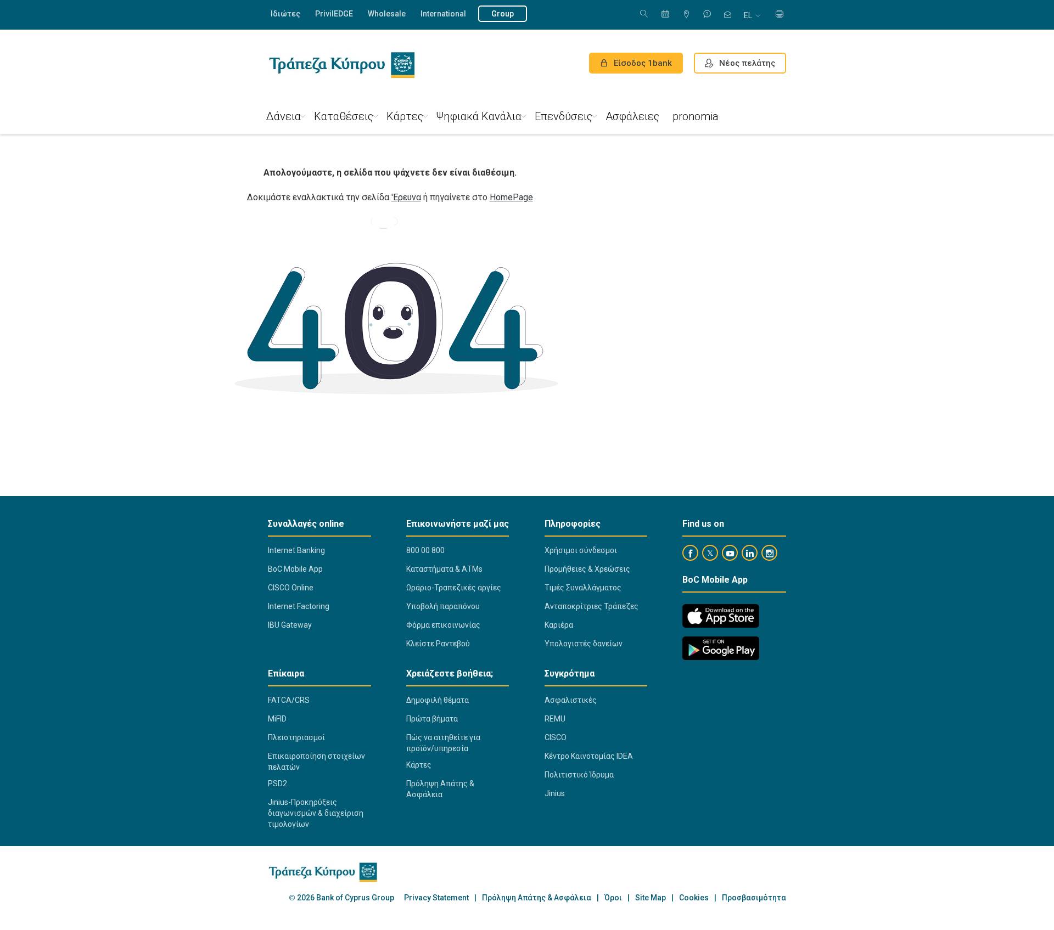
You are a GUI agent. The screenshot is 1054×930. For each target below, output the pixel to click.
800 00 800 (425, 550)
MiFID (277, 718)
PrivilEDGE (334, 13)
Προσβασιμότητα (754, 898)
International (443, 13)
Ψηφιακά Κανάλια (479, 116)
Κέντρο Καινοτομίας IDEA (589, 756)
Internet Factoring (298, 606)
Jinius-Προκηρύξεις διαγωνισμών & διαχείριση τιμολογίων (315, 813)
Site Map (650, 898)
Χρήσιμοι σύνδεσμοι (581, 550)
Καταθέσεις (343, 116)
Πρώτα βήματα (432, 718)
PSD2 (277, 783)
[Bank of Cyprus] (342, 64)
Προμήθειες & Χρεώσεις (587, 569)
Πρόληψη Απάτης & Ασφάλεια (440, 789)
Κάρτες (404, 116)
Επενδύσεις (563, 116)
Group (502, 13)
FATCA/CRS (289, 700)
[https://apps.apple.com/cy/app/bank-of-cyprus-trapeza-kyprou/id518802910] (720, 616)
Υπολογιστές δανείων (584, 643)
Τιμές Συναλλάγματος (583, 587)
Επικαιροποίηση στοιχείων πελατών (316, 761)
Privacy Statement (436, 898)
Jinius (555, 793)
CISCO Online (290, 587)
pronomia (695, 116)
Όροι (613, 898)
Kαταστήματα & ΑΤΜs (444, 569)
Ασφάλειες (632, 116)
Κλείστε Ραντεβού (438, 643)
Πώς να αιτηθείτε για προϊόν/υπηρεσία (443, 743)
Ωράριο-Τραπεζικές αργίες (453, 587)
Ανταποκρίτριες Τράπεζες (591, 606)
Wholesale (387, 13)
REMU (555, 718)
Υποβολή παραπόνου (443, 606)
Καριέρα (559, 625)
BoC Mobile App (295, 569)
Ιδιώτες (285, 13)
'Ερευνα (406, 197)
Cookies (694, 898)
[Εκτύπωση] (779, 15)
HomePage (511, 197)
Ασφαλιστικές (571, 700)
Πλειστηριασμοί (296, 737)
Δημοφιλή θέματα (437, 700)
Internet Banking (296, 550)
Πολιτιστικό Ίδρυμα (579, 774)
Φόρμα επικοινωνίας (443, 625)
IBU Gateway (290, 625)
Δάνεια (283, 116)
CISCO (556, 737)
